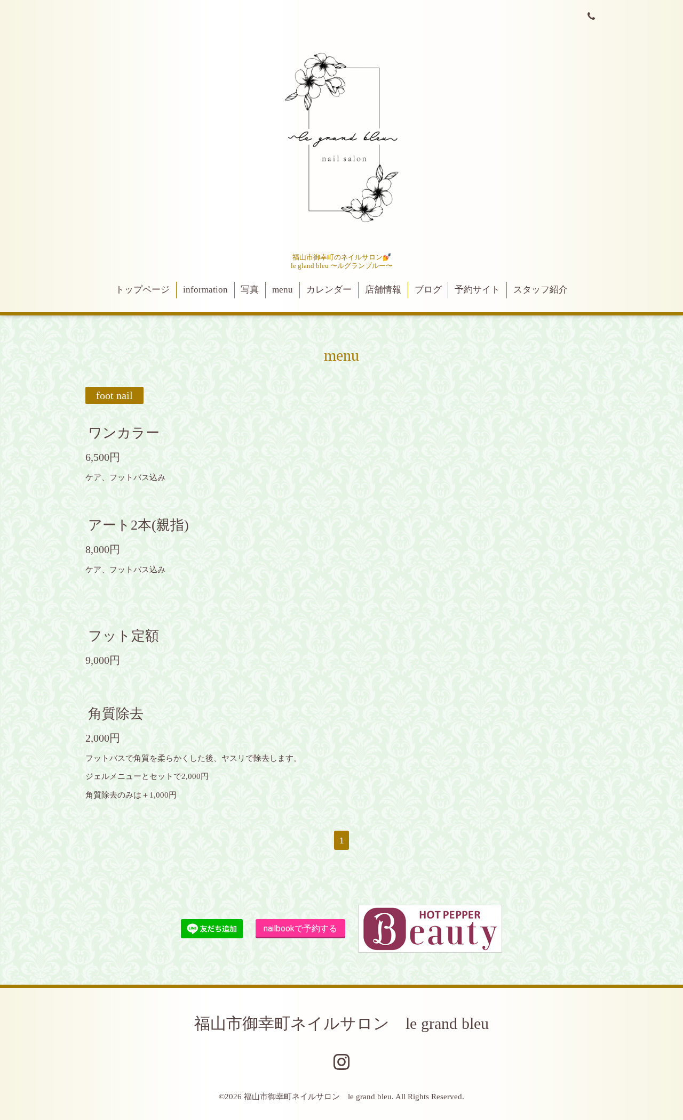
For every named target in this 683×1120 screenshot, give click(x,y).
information (205, 290)
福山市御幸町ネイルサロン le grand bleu (341, 1023)
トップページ (142, 290)
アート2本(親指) (138, 525)
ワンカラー (124, 432)
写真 (250, 290)
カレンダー (329, 290)
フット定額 (123, 635)
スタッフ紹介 (540, 290)
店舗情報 (383, 290)
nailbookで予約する (300, 928)
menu (282, 290)
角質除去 (116, 713)
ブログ (428, 290)
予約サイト (477, 290)
